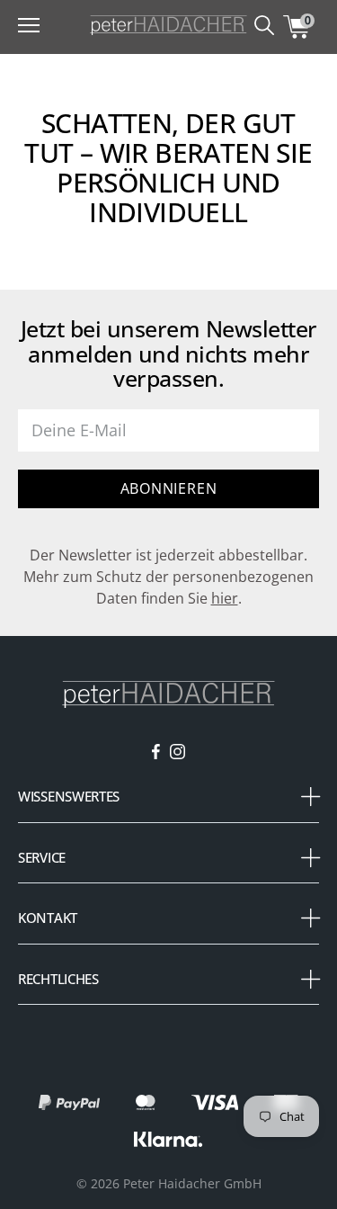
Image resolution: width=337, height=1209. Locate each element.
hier (224, 598)
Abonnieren (168, 488)
